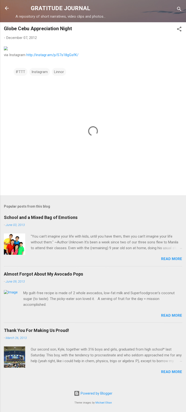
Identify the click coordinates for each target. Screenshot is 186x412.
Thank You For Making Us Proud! (36, 330)
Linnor (59, 72)
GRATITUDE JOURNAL (60, 8)
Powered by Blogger (96, 393)
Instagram (39, 72)
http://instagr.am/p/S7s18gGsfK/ (52, 55)
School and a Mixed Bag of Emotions (41, 217)
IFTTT (20, 72)
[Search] (179, 9)
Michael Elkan (103, 402)
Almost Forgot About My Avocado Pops (43, 274)
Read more (171, 259)
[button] (179, 30)
